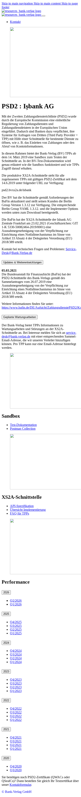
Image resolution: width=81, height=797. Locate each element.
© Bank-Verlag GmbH (17, 791)
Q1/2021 (16, 748)
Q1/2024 (16, 662)
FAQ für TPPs (19, 513)
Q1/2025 (16, 633)
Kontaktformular (20, 784)
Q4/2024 (16, 650)
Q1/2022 (16, 720)
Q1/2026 (16, 604)
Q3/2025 (16, 625)
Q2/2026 (16, 600)
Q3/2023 (16, 683)
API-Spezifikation (22, 506)
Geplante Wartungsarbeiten (19, 317)
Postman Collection (23, 428)
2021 (6, 729)
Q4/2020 (16, 766)
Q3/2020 (16, 770)
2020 (6, 758)
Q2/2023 (16, 687)
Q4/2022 (16, 708)
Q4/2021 (16, 737)
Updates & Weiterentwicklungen (22, 262)
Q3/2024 (16, 654)
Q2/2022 (16, 716)
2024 (6, 642)
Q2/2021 (16, 745)
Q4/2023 (16, 679)
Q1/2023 (16, 691)
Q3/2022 (16, 712)
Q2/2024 (16, 658)
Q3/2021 (16, 741)
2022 (6, 700)
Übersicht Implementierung (28, 509)
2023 (6, 671)
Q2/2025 (16, 629)
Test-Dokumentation (23, 425)
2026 (6, 592)
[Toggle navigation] (43, 15)
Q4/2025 (16, 622)
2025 (6, 613)
